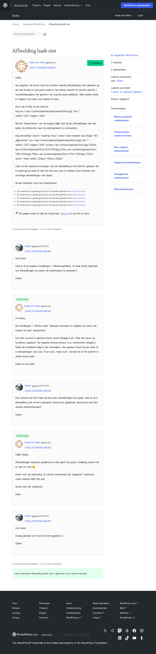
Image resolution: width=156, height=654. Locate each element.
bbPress (125, 613)
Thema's (43, 608)
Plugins (42, 613)
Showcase (44, 603)
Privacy (16, 617)
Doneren (98, 613)
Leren (69, 603)
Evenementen (100, 608)
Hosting (16, 613)
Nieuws (16, 608)
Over (14, 603)
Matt (123, 608)
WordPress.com (129, 603)
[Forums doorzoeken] (45, 34)
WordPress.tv (74, 617)
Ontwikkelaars (73, 613)
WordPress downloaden (137, 5)
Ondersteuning (73, 608)
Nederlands (46, 635)
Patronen (43, 617)
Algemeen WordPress (34, 24)
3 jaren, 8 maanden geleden (42, 67)
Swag (97, 617)
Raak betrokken (101, 603)
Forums (15, 15)
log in (64, 213)
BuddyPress (127, 617)
